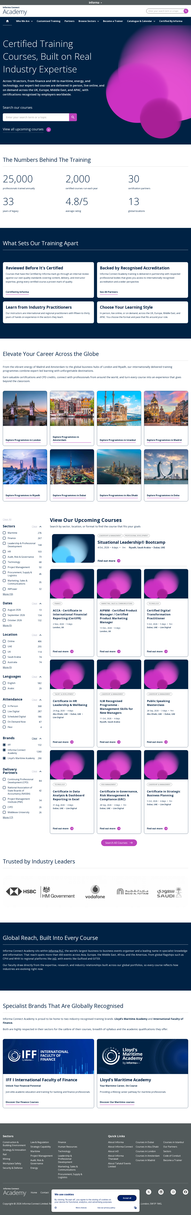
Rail (5, 1154)
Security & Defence (13, 1167)
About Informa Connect (120, 1146)
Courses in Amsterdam (148, 1155)
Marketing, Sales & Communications (68, 1168)
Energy (34, 1167)
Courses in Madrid (145, 1160)
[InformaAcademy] (148, 1192)
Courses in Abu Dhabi (147, 1146)
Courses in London (146, 1151)
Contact (45, 1192)
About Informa (116, 1142)
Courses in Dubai (145, 1142)
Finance (62, 1142)
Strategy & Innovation (14, 1149)
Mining (6, 1158)
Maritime (35, 1151)
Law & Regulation (39, 1142)
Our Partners (170, 1146)
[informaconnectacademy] (173, 1192)
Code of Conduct (172, 1155)
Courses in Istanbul (173, 1142)
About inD (113, 1151)
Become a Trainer (172, 1160)
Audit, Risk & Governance (36, 1162)
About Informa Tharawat (116, 1157)
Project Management (41, 1155)
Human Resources (67, 1146)
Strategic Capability (40, 1146)
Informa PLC (56, 950)
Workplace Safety (12, 1163)
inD (54, 958)
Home (34, 1192)
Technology (64, 1151)
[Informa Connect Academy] (161, 1192)
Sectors (167, 1151)
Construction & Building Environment (14, 1144)
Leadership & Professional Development (65, 1159)
